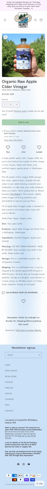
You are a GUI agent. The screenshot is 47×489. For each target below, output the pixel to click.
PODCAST (9, 388)
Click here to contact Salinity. (29, 330)
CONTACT (9, 410)
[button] (5, 20)
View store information (13, 140)
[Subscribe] (39, 355)
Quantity (5, 99)
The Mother (15, 194)
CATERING (9, 399)
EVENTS (8, 393)
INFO (7, 405)
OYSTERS (9, 382)
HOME (7, 365)
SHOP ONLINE (11, 370)
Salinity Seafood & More (20, 484)
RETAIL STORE (11, 376)
